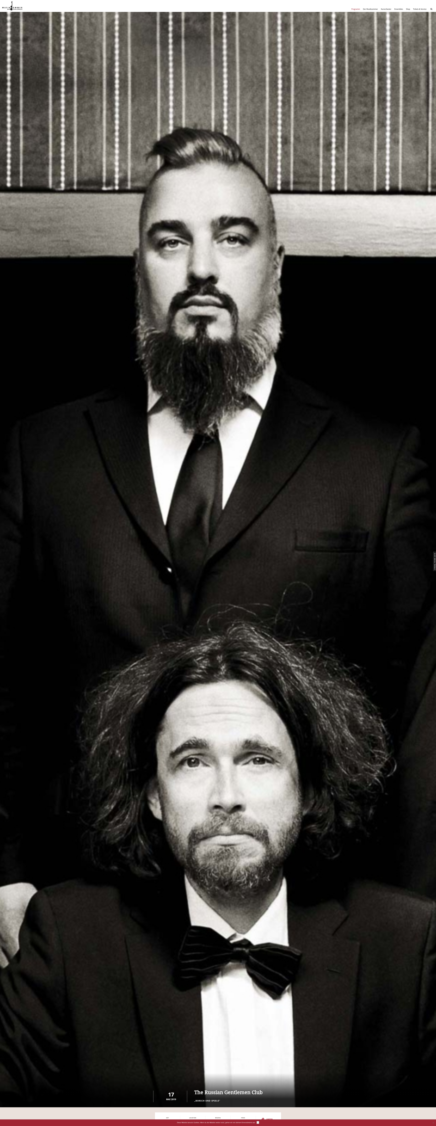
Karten (269, 1119)
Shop (408, 9)
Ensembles (398, 9)
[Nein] (433, 1123)
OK (258, 1122)
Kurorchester (386, 9)
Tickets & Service (419, 9)
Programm (355, 9)
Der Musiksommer (370, 9)
